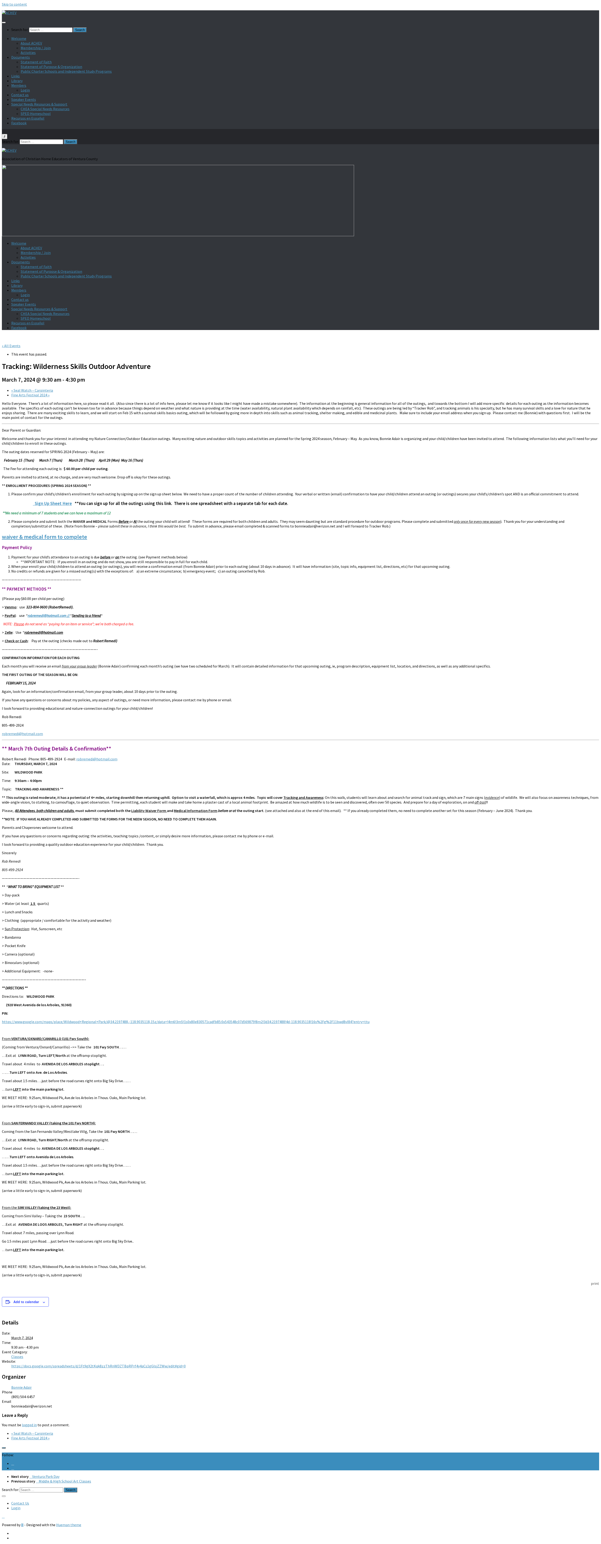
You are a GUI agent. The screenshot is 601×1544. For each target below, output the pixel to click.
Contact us (20, 94)
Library (17, 80)
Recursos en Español (27, 118)
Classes (17, 1356)
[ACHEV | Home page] (9, 12)
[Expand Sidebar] (4, 1448)
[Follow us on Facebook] (12, 1463)
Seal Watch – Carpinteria (32, 390)
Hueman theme (68, 1524)
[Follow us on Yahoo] (12, 1468)
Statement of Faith (36, 62)
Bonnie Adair (21, 1387)
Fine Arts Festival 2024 (30, 395)
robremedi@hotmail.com (22, 733)
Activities (28, 52)
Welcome (18, 38)
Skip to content (14, 4)
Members (18, 85)
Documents (20, 57)
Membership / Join (36, 48)
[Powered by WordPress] (22, 1524)
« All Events (11, 345)
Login (25, 90)
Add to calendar (26, 1301)
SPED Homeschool (36, 113)
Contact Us (20, 1503)
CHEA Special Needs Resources (45, 108)
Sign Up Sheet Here (52, 503)
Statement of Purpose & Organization (51, 66)
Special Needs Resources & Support (39, 104)
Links (15, 76)
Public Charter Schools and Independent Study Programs (66, 71)
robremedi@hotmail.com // (49, 615)
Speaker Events (23, 99)
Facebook (19, 123)
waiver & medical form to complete (44, 536)
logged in (29, 1425)
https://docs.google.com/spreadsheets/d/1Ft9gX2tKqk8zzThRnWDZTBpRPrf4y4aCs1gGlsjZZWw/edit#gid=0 (98, 1366)
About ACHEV (31, 43)
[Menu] (4, 22)
